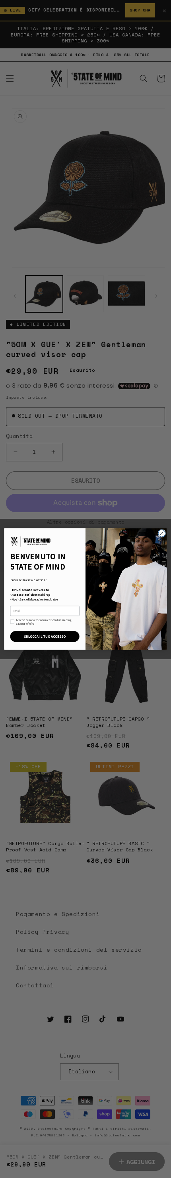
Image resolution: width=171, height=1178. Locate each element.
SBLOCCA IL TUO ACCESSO (45, 636)
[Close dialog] (161, 533)
